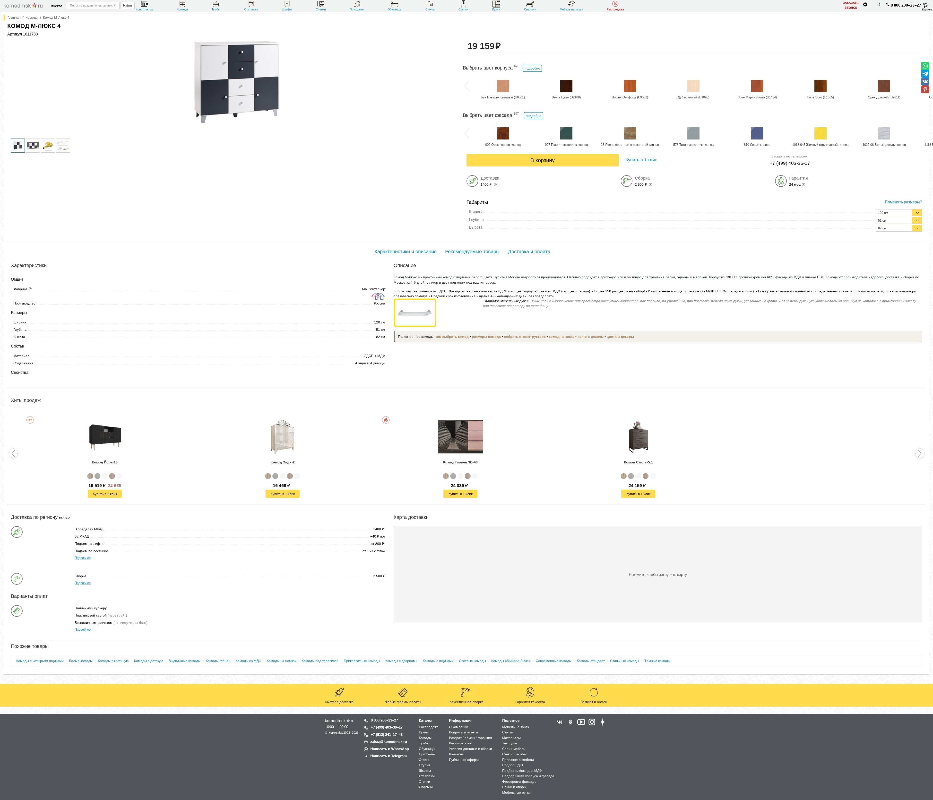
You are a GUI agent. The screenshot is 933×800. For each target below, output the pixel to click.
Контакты (456, 754)
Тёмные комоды (657, 661)
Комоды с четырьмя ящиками (40, 661)
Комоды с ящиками (438, 661)
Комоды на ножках (281, 661)
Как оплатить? (460, 743)
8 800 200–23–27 (906, 5)
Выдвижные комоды (184, 661)
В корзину (542, 160)
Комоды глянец (218, 661)
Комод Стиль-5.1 (638, 462)
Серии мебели (514, 749)
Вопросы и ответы (463, 732)
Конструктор (144, 9)
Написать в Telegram (388, 756)
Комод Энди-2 (283, 462)
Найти (127, 5)
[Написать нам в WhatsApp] (878, 5)
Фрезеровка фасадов (519, 781)
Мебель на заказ (571, 9)
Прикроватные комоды (362, 661)
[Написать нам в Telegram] (865, 5)
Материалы (511, 738)
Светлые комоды (472, 661)
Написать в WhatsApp (389, 749)
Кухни (496, 9)
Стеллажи (251, 9)
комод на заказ (561, 337)
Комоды (182, 9)
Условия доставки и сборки (470, 749)
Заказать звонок (851, 5)
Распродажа (615, 9)
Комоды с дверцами (401, 661)
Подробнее (83, 558)
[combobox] (899, 212)
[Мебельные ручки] (415, 312)
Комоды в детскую (148, 661)
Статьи (507, 732)
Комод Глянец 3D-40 (460, 462)
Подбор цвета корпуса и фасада (528, 776)
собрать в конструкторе (525, 337)
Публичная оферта (464, 760)
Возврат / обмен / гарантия (470, 738)
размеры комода (486, 337)
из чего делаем (591, 337)
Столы (430, 9)
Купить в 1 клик (105, 494)
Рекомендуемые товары (472, 251)
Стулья (463, 9)
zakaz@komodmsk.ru (388, 741)
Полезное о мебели (518, 760)
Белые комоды (81, 661)
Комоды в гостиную (113, 661)
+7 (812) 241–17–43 (387, 734)
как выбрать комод (452, 337)
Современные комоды (553, 661)
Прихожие (357, 9)
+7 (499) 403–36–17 (387, 727)
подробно (532, 68)
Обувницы (395, 9)
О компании (458, 727)
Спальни (530, 9)
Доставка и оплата (529, 251)
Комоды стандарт (591, 661)
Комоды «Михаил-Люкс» (510, 661)
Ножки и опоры (514, 787)
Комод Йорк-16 (105, 462)
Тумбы (216, 9)
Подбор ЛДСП (513, 765)
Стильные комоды (624, 661)
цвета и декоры (620, 337)
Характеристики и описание (405, 251)
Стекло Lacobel (514, 754)
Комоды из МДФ (248, 661)
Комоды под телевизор (320, 661)
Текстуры (509, 743)
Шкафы (287, 9)
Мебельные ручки (516, 792)
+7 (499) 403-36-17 (790, 163)
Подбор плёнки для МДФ (522, 771)
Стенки (321, 9)
